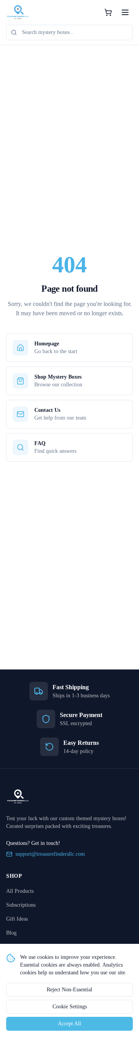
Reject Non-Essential (69, 989)
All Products (20, 891)
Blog (11, 933)
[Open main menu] (125, 12)
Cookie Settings (70, 1006)
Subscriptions (21, 905)
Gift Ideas (17, 919)
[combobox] (69, 32)
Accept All (69, 1023)
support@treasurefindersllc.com (50, 854)
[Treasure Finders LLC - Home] (17, 12)
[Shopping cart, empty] (108, 12)
